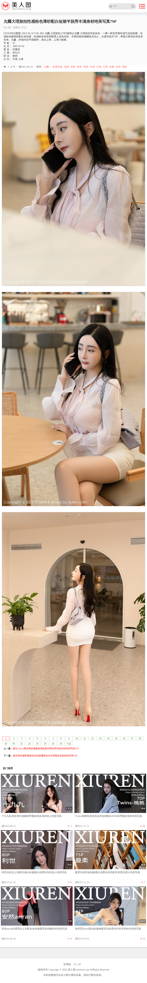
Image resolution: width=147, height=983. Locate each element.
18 (140, 738)
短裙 (111, 66)
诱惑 (85, 66)
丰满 (98, 66)
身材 (72, 66)
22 (29, 743)
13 (100, 738)
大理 (105, 66)
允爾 (46, 66)
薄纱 (124, 66)
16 (124, 738)
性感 (92, 66)
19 (5, 743)
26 (61, 743)
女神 (118, 66)
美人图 (7, 27)
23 (37, 743)
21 (21, 743)
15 (116, 738)
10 (76, 738)
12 (92, 738)
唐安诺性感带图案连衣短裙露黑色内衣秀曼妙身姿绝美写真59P (45, 755)
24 (45, 743)
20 (13, 743)
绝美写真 (58, 66)
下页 (69, 743)
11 (85, 738)
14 (108, 738)
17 (132, 738)
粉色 (79, 66)
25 (53, 743)
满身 (66, 66)
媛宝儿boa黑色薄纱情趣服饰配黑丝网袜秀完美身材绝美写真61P (46, 748)
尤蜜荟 (16, 27)
